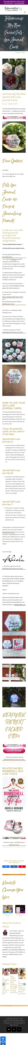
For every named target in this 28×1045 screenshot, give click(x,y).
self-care (14, 259)
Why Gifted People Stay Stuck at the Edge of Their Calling (14, 983)
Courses (8, 1018)
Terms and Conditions (9, 1021)
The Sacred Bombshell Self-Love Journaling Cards (11, 256)
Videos (13, 1018)
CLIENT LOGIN (18, 1018)
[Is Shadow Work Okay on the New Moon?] (22, 969)
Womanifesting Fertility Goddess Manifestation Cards (11, 303)
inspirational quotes (8, 532)
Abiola (5, 104)
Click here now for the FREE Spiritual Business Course (14, 844)
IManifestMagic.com (19, 604)
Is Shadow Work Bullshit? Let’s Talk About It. (5, 983)
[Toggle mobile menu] (25, 12)
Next (23, 52)
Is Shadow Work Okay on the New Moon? (21, 986)
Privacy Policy (20, 1021)
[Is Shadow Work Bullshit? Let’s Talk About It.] (6, 969)
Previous (18, 52)
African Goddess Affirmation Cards (12, 297)
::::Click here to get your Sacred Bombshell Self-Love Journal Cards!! (12, 331)
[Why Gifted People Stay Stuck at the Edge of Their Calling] (14, 969)
